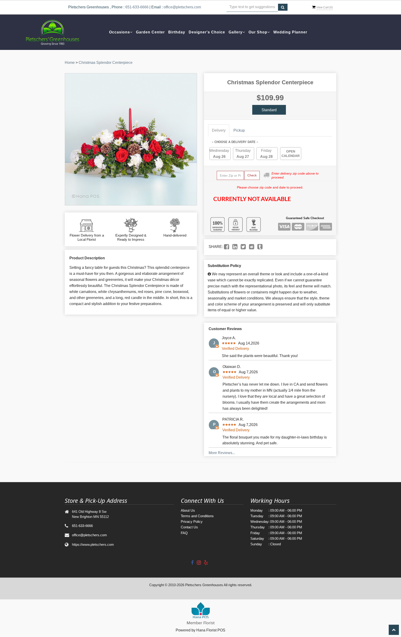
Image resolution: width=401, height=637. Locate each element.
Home (70, 63)
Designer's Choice (207, 32)
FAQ (184, 533)
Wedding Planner (290, 32)
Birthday (176, 32)
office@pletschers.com (182, 7)
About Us (188, 510)
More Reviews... (222, 453)
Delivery (219, 130)
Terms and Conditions (197, 516)
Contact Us (189, 527)
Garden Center (150, 32)
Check (252, 175)
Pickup (239, 130)
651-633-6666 (137, 7)
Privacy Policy (192, 521)
